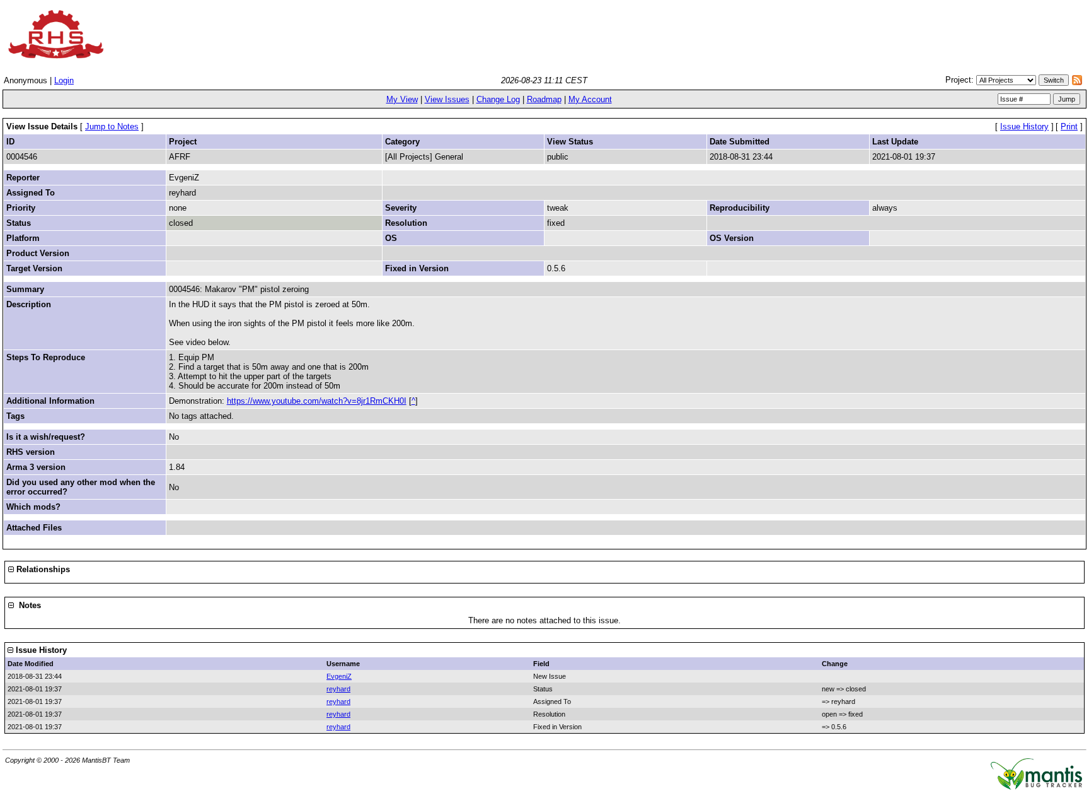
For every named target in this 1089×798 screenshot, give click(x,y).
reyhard (338, 689)
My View (402, 99)
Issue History (1024, 126)
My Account (590, 99)
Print (1069, 126)
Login (64, 80)
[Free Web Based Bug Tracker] (1036, 787)
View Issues (447, 99)
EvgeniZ (339, 676)
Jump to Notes (112, 126)
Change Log (498, 99)
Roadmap (544, 99)
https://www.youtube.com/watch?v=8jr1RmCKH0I (316, 401)
